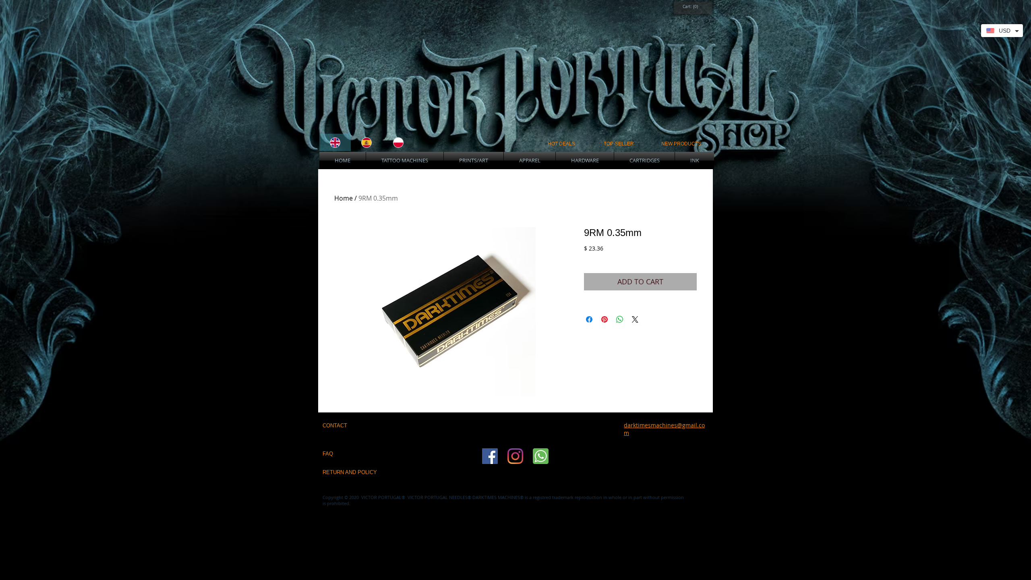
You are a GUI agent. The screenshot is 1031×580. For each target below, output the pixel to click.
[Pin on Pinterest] (604, 319)
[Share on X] (635, 319)
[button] (404, 160)
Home (343, 198)
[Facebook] (490, 456)
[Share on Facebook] (589, 319)
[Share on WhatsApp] (620, 319)
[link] (691, 6)
